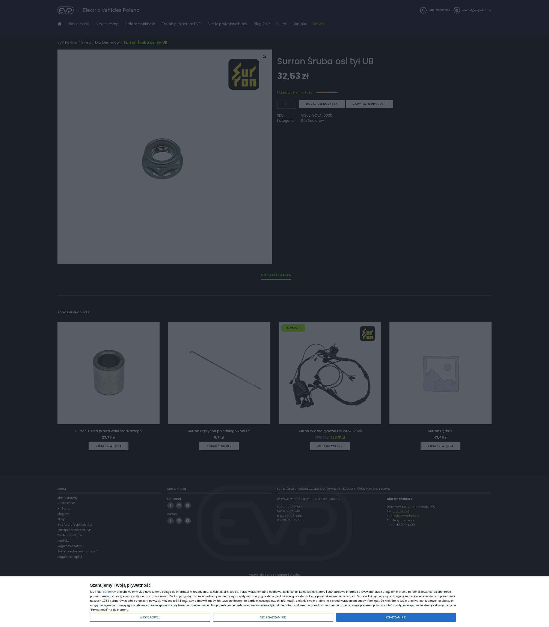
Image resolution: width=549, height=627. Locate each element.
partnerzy (109, 591)
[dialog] (274, 602)
